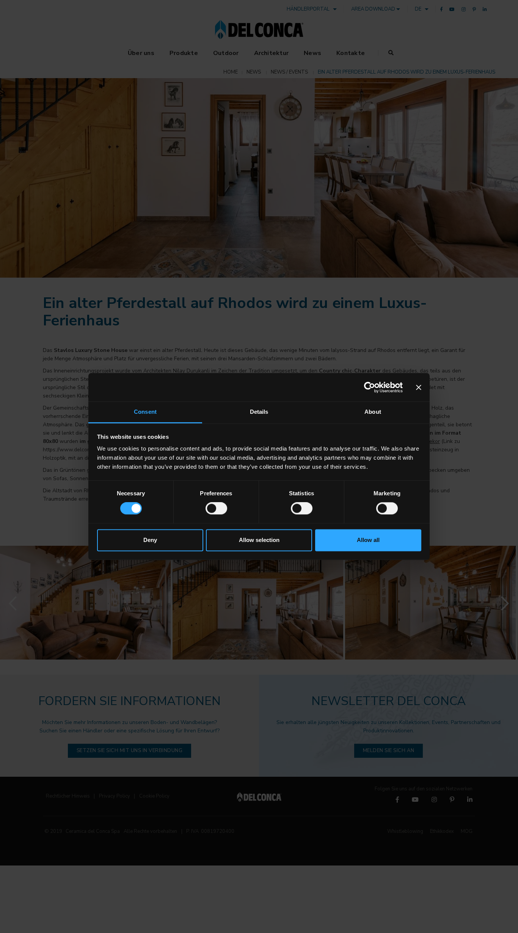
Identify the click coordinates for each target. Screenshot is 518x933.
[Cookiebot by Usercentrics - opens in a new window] (369, 387)
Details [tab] (259, 411)
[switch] (216, 509)
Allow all (368, 540)
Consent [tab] (145, 411)
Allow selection (259, 540)
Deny (150, 540)
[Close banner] (418, 387)
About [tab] (372, 411)
